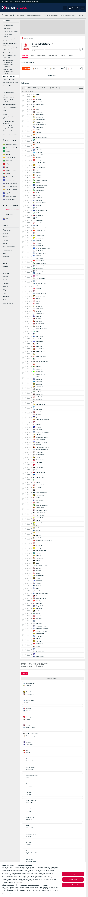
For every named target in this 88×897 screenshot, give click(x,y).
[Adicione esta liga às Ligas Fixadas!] (52, 44)
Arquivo (70, 55)
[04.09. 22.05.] (57, 49)
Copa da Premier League (8, 100)
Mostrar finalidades (73, 885)
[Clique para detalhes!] (52, 95)
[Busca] (65, 8)
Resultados (41, 55)
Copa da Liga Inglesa (9, 79)
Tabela (62, 55)
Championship (7, 28)
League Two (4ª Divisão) (8, 35)
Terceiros (19, 882)
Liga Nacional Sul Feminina (8, 122)
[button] (82, 49)
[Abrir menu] (82, 8)
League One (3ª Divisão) (10, 31)
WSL (4, 111)
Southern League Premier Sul (8, 66)
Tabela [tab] (24, 673)
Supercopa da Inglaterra (10, 82)
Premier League (8, 25)
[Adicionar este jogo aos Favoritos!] (22, 95)
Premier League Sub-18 (10, 104)
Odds (32, 55)
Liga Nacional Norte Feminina (9, 118)
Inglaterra (28, 38)
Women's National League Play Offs (8, 127)
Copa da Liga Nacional (10, 53)
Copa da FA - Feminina (10, 131)
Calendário (53, 55)
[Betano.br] (26, 68)
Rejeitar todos (73, 879)
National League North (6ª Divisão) (10, 44)
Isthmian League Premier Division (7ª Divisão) (9, 71)
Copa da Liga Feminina (10, 134)
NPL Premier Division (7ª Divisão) (9, 57)
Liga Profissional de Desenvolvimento (9, 96)
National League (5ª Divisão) (9, 40)
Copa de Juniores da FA (10, 108)
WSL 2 (5, 114)
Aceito (73, 874)
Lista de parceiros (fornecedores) (12, 894)
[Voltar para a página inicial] (16, 7)
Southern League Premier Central (8, 61)
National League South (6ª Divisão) (10, 49)
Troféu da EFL (7, 86)
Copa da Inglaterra (9, 76)
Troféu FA (6, 89)
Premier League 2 (8, 92)
